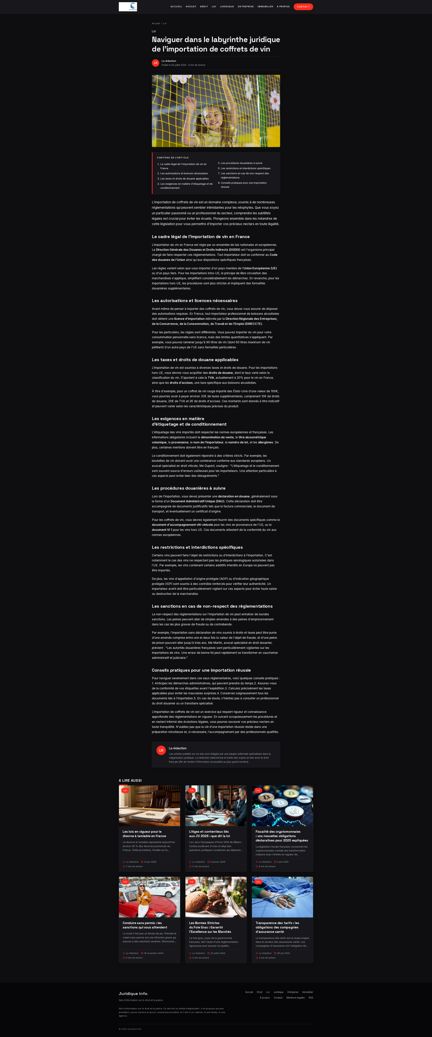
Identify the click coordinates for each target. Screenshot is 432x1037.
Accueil (176, 6)
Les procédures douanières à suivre (241, 163)
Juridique (227, 6)
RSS (311, 997)
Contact (303, 6)
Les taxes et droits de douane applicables (184, 178)
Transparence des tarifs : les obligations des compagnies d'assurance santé (277, 927)
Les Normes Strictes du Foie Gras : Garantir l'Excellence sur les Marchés (210, 927)
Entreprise (246, 6)
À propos (283, 6)
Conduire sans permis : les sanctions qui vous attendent (145, 925)
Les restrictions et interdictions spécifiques (246, 168)
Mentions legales (296, 997)
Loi (214, 6)
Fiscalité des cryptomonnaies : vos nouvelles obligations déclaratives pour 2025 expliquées (282, 835)
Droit (204, 6)
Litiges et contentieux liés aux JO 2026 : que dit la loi (209, 833)
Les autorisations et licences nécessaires (184, 173)
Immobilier (265, 6)
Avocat (191, 6)
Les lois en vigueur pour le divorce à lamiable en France (144, 833)
